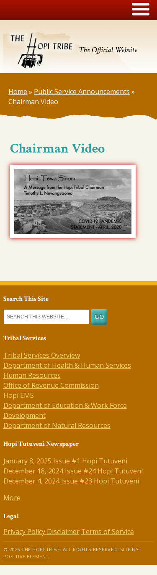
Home (17, 91)
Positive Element (26, 556)
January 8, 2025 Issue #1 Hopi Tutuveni (65, 461)
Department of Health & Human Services (67, 365)
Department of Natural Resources (57, 425)
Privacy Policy (25, 531)
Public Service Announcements (82, 91)
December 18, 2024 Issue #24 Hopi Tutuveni (73, 471)
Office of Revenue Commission (51, 385)
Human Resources (32, 375)
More (12, 497)
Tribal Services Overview (41, 355)
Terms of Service (107, 531)
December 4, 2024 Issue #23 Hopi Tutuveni (71, 481)
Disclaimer (63, 531)
